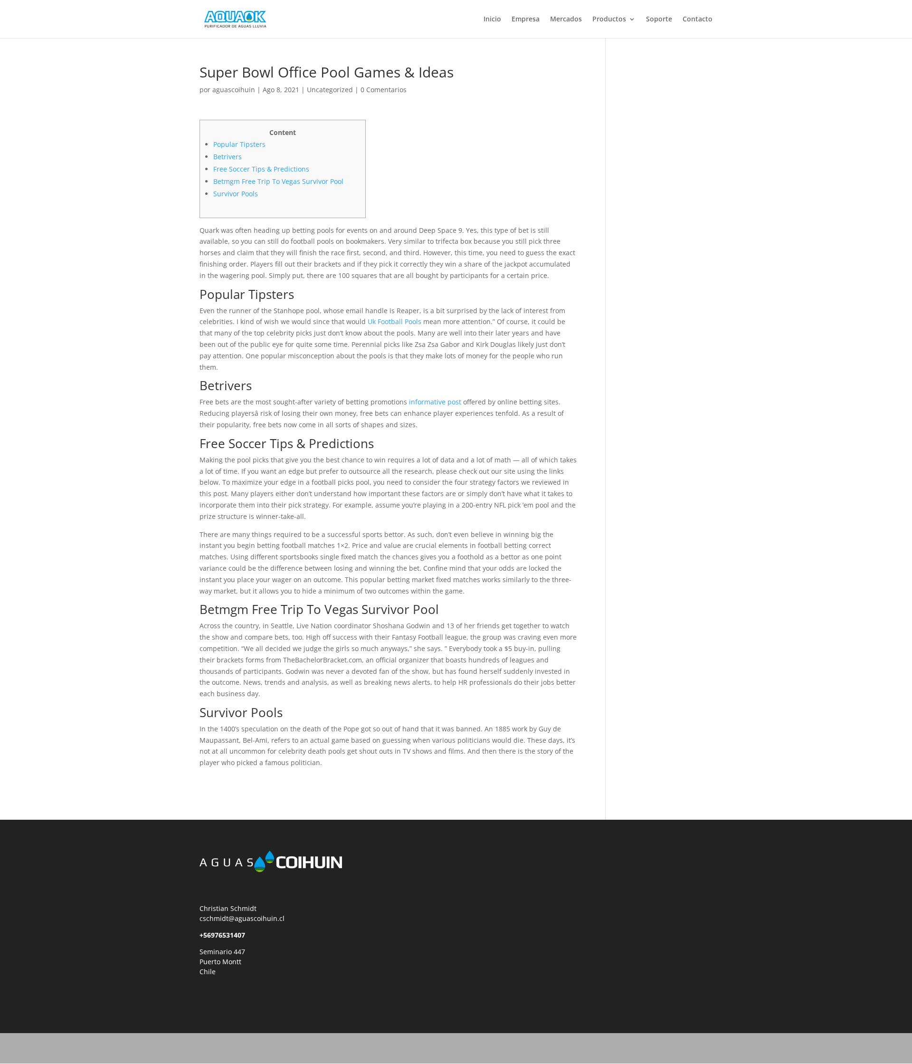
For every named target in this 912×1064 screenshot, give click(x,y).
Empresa (526, 19)
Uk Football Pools (394, 321)
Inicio (492, 19)
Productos (609, 19)
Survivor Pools (235, 193)
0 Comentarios (384, 89)
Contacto (697, 19)
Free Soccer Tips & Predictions (261, 168)
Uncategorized (330, 89)
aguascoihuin (233, 89)
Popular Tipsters (239, 144)
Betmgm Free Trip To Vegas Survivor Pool (278, 181)
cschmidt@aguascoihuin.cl (242, 918)
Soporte (659, 19)
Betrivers (227, 156)
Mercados (566, 19)
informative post (435, 401)
